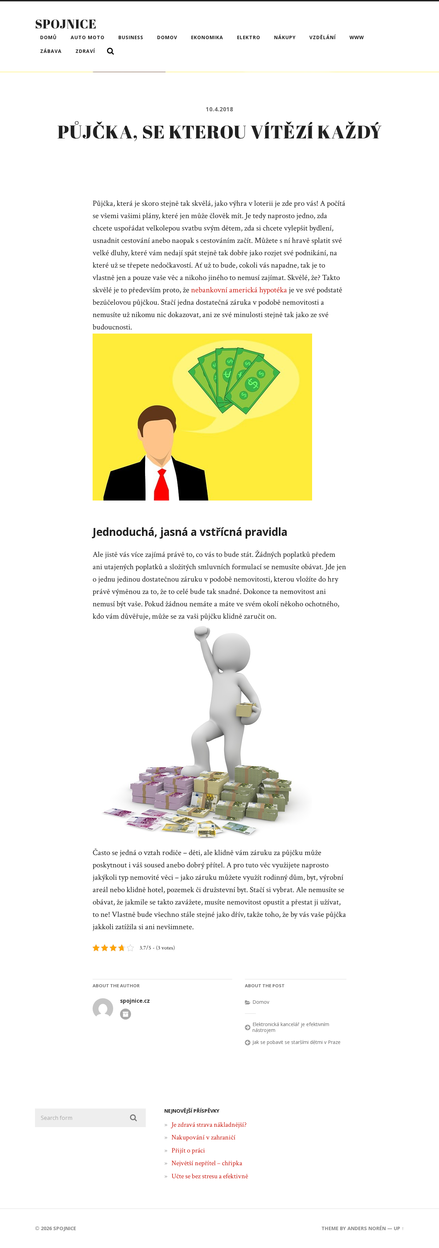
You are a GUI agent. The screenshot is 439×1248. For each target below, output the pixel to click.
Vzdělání (322, 37)
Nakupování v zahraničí (203, 1137)
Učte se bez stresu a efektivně (209, 1176)
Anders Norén (366, 1228)
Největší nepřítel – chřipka (206, 1163)
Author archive (125, 1014)
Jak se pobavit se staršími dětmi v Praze (296, 1042)
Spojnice (66, 23)
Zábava (51, 51)
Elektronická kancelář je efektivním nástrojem (290, 1027)
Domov (167, 37)
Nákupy (285, 37)
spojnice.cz (135, 1000)
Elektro (248, 37)
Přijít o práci (188, 1150)
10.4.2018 (219, 109)
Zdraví (85, 51)
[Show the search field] (110, 51)
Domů (48, 37)
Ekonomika (207, 37)
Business (130, 37)
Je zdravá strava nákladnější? (209, 1124)
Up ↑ (399, 1228)
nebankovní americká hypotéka (239, 290)
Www (356, 37)
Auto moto (88, 37)
